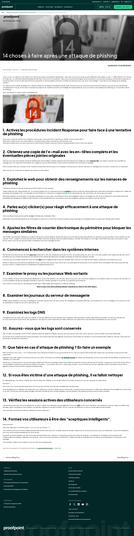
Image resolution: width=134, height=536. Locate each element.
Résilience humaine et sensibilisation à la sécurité (21, 12)
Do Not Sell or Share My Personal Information (81, 528)
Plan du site (62, 528)
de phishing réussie (68, 357)
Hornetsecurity (73, 494)
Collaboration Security (10, 471)
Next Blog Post (122, 457)
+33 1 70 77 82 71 (73, 509)
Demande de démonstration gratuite (79, 519)
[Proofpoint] (8, 7)
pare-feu (33, 255)
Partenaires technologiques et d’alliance (16, 489)
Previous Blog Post (13, 457)
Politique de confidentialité (48, 528)
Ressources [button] (59, 7)
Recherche (6, 1)
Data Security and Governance (13, 474)
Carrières (71, 481)
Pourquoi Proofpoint (74, 474)
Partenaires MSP (8, 486)
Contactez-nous (73, 516)
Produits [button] (41, 7)
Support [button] (105, 1)
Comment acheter (73, 477)
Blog (2, 12)
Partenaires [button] (96, 1)
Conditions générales (32, 528)
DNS (40, 259)
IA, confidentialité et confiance (77, 491)
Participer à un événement (76, 512)
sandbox (67, 191)
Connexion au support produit (12, 503)
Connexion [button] (114, 1)
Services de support (10, 507)
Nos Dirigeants (72, 484)
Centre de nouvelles (74, 487)
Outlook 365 (94, 161)
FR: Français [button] (125, 1)
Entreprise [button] (68, 7)
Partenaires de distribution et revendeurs (16, 482)
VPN (78, 405)
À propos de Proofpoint (75, 471)
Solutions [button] (49, 7)
